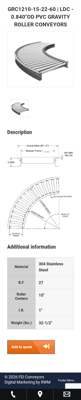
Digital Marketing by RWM (27, 382)
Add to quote (21, 347)
